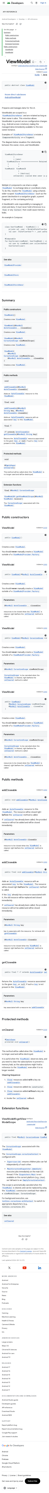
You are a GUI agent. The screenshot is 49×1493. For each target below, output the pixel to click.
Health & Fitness (8, 1321)
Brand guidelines (24, 1475)
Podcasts (5, 1303)
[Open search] (31, 2)
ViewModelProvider (12, 265)
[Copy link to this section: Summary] (17, 300)
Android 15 (6, 1375)
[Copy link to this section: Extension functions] (31, 1108)
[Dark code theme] (45, 82)
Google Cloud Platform (11, 1463)
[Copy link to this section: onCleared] (15, 1030)
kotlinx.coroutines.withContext (17, 1201)
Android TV (6, 1357)
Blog (3, 1299)
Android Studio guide (10, 1400)
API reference (10, 12)
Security (5, 1288)
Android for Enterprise (10, 1284)
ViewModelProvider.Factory (26, 554)
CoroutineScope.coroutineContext (22, 1154)
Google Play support (9, 1433)
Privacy (4, 1328)
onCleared (8, 468)
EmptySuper (11, 465)
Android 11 (6, 1390)
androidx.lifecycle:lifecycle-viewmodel (32, 66)
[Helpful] (17, 24)
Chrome (5, 1455)
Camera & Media (8, 1324)
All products (6, 1467)
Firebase (5, 1459)
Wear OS (5, 1346)
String (7, 410)
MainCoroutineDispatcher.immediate (24, 1169)
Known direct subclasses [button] (15, 96)
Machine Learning (8, 1317)
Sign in (43, 3)
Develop (21, 19)
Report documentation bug (12, 1429)
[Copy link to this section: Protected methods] (31, 1019)
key (15, 420)
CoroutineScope (11, 341)
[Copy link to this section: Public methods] (25, 779)
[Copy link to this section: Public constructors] (31, 517)
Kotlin (37, 75)
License (13, 1475)
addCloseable (10, 387)
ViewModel (30, 85)
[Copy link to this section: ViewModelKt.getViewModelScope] (18, 1122)
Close (9, 1080)
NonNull (19, 325)
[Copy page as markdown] (41, 62)
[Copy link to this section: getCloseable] (18, 962)
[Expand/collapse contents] (15, 29)
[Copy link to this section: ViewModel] (16, 528)
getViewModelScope (25, 496)
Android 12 (6, 1386)
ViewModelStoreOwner (12, 115)
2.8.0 (45, 564)
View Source (39, 69)
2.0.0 (45, 72)
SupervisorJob (14, 1162)
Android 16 (6, 1371)
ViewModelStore (11, 275)
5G (3, 1332)
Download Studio (8, 1411)
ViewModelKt (9, 496)
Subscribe (32, 1481)
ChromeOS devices (9, 1350)
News (4, 1295)
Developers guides (9, 1404)
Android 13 (6, 1382)
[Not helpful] (20, 24)
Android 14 (6, 1378)
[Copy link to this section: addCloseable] (19, 790)
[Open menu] (3, 3)
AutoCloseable (10, 328)
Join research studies (10, 1436)
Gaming (5, 1313)
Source (4, 1292)
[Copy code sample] (45, 151)
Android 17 (6, 1367)
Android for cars (8, 1353)
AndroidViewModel (13, 97)
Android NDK (7, 1415)
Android (5, 1280)
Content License (26, 1251)
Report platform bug (9, 1425)
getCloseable (10, 434)
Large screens (7, 1342)
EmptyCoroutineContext (33, 1180)
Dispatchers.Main (27, 1174)
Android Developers (9, 19)
